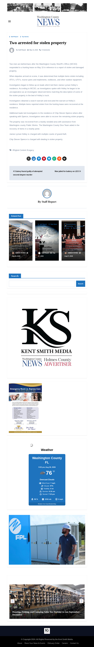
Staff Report (14, 36)
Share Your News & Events (34, 643)
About (19, 643)
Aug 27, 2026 (68, 256)
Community (69, 226)
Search (15, 276)
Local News (16, 224)
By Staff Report (21, 50)
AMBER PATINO (20, 253)
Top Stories (25, 36)
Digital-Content (20, 150)
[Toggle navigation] (9, 21)
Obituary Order (53, 643)
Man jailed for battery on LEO (67, 171)
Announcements (71, 224)
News (25, 224)
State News (53, 224)
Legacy (31, 150)
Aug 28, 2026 (16, 256)
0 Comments (46, 50)
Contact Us (74, 643)
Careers (65, 643)
